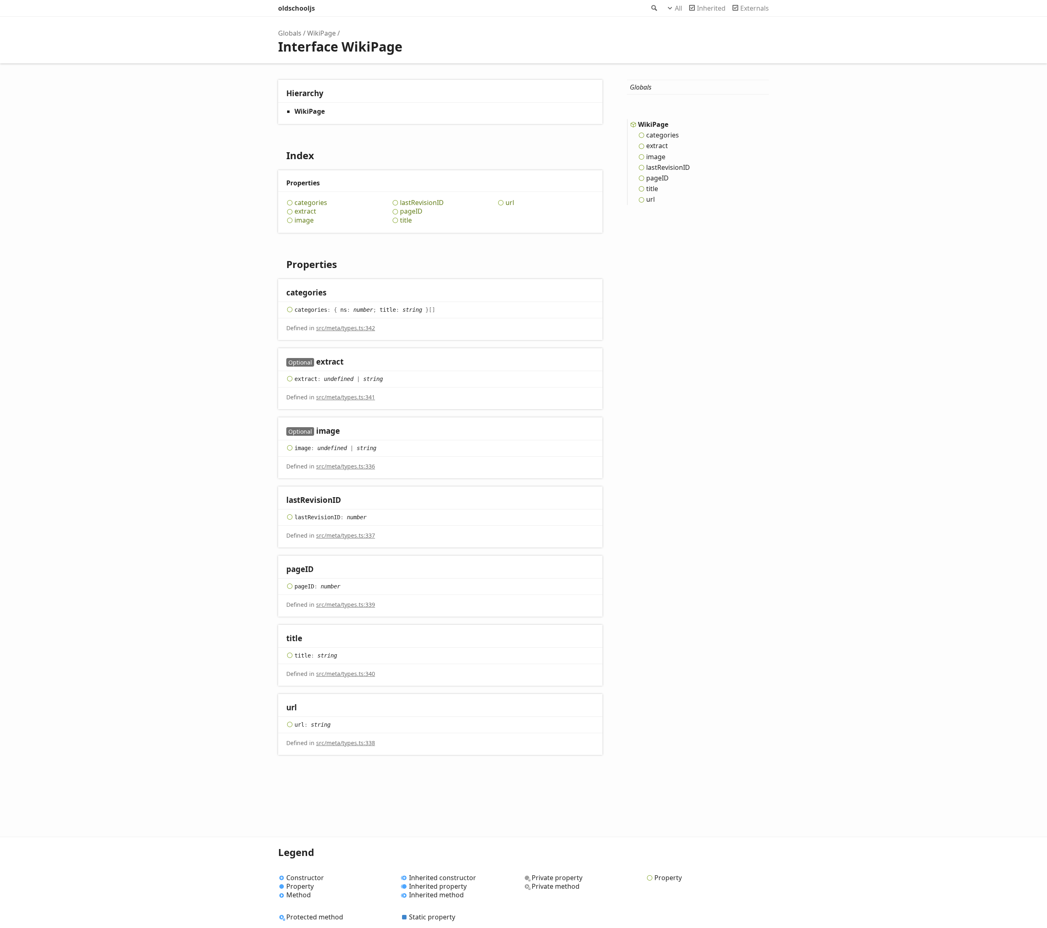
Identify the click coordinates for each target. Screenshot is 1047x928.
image (304, 220)
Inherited (711, 8)
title (406, 220)
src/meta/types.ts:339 (345, 604)
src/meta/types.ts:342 (345, 328)
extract (305, 211)
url (510, 202)
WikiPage (321, 33)
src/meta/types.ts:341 (345, 397)
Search (653, 8)
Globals (289, 33)
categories (310, 202)
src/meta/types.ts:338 (345, 743)
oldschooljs (296, 8)
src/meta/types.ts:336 (345, 466)
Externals (754, 8)
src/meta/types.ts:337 (345, 535)
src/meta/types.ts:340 (345, 674)
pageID (411, 211)
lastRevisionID (422, 202)
